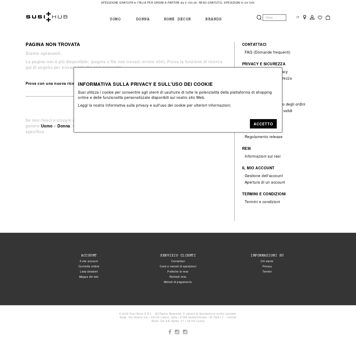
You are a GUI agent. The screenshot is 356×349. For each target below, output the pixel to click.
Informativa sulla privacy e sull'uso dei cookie (146, 105)
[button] (263, 123)
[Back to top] (341, 334)
